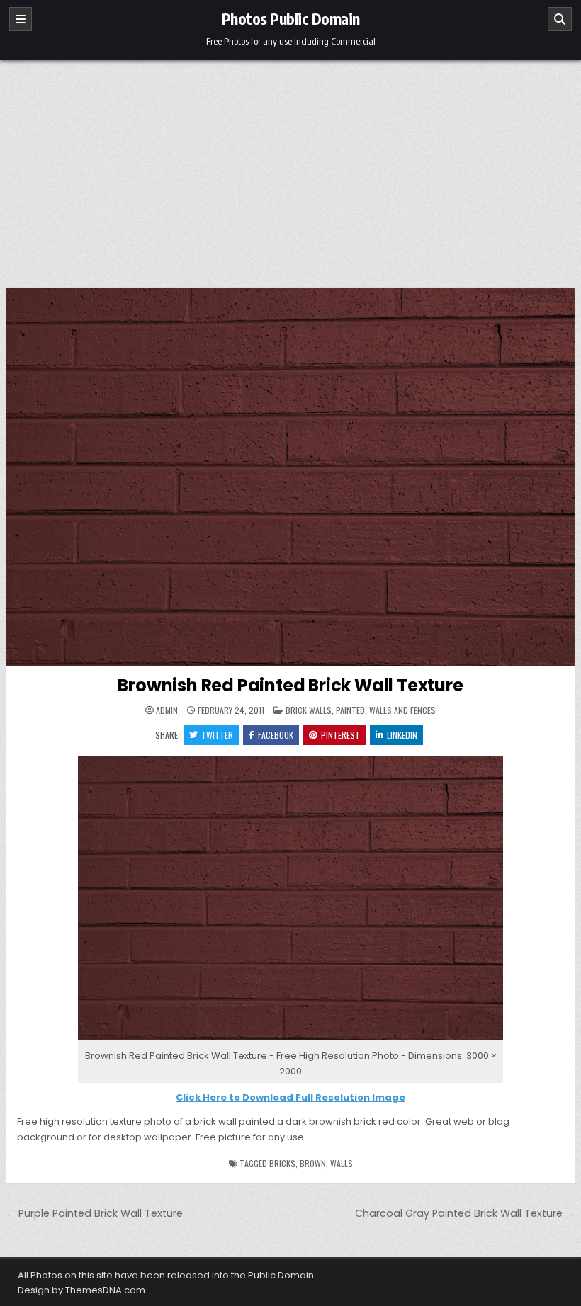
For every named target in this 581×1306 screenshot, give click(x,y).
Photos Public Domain (291, 18)
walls (341, 1163)
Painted (350, 710)
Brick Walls (309, 710)
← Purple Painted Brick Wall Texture (94, 1213)
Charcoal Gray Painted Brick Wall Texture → (465, 1213)
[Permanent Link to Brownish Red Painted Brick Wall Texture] (290, 477)
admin (167, 710)
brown (313, 1163)
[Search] (560, 19)
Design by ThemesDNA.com (81, 1290)
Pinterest (340, 735)
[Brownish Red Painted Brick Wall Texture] (290, 1040)
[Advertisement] (290, 166)
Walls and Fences (402, 710)
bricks (282, 1163)
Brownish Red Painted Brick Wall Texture (290, 685)
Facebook (275, 735)
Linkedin (402, 735)
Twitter (217, 735)
